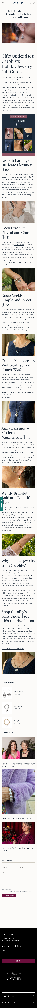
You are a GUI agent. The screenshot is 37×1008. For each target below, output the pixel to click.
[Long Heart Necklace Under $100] (18, 412)
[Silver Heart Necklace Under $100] (18, 345)
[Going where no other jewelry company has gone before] (18, 748)
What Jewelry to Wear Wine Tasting (16, 818)
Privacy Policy (28, 888)
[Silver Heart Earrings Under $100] (18, 212)
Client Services (8, 995)
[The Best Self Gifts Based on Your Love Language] (18, 833)
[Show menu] (3, 3)
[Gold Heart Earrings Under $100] (18, 477)
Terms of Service (5, 889)
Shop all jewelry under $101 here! (13, 648)
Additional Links (9, 1002)
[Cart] (34, 3)
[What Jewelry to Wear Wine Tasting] (18, 791)
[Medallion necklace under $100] (18, 663)
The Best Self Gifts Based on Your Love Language (18, 849)
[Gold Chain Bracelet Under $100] (18, 545)
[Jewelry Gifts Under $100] (18, 135)
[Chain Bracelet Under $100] (18, 279)
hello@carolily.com (13, 940)
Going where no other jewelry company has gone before (18, 764)
